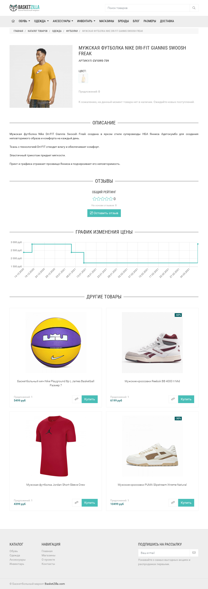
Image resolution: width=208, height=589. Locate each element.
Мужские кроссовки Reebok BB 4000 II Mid (152, 381)
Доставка (167, 21)
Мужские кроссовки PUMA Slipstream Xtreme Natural (152, 484)
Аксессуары (62, 21)
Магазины (106, 21)
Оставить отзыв (105, 213)
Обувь (23, 21)
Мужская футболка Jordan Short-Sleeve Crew (55, 484)
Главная (47, 551)
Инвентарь (85, 21)
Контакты (48, 563)
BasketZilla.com (55, 583)
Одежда (40, 21)
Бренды (123, 21)
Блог (136, 21)
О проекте (48, 559)
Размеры (150, 21)
